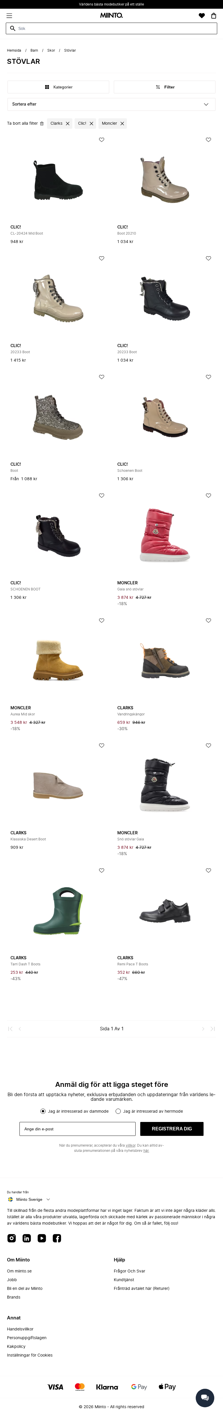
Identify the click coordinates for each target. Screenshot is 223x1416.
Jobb (12, 1280)
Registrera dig (172, 1128)
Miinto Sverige (29, 1199)
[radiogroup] (111, 1111)
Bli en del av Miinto (24, 1289)
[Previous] (19, 1028)
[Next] (203, 1028)
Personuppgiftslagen (26, 1338)
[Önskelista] (202, 16)
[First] (10, 1029)
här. (146, 1150)
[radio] (43, 1111)
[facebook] (57, 1239)
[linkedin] (26, 1239)
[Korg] (214, 16)
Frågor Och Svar (129, 1271)
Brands (13, 1297)
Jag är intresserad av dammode (78, 1111)
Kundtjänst (124, 1280)
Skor (51, 50)
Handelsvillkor (20, 1329)
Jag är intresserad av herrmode (153, 1111)
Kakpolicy (16, 1347)
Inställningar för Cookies (30, 1355)
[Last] (212, 1029)
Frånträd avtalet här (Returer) (142, 1289)
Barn (34, 50)
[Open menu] (9, 16)
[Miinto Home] (111, 15)
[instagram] (11, 1239)
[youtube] (41, 1239)
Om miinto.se (19, 1271)
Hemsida (14, 50)
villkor (130, 1145)
